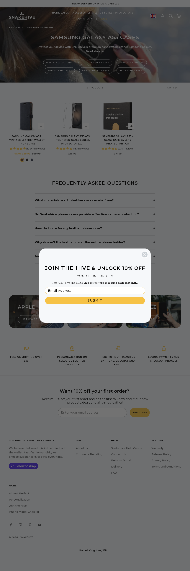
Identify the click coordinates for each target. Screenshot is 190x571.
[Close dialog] (144, 254)
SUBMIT (95, 300)
